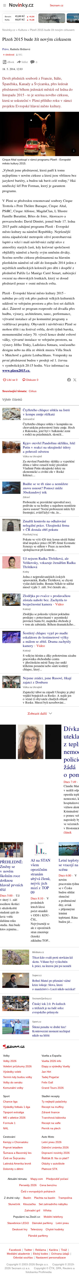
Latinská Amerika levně (17, 1163)
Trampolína (65, 1197)
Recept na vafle (51, 1123)
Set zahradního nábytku (53, 1204)
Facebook (15, 1249)
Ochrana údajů (60, 1253)
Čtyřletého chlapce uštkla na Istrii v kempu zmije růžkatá (46, 412)
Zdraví (26, 497)
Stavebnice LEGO (18, 1223)
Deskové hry (19, 1229)
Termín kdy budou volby (17, 1077)
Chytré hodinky (55, 1229)
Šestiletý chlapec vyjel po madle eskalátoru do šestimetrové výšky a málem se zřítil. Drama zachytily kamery (47, 639)
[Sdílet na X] (75, 380)
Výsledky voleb (12, 1071)
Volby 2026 (9, 1061)
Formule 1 (9, 1123)
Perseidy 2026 (28, 1185)
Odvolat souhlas (23, 1257)
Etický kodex (40, 1253)
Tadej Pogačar (50, 1077)
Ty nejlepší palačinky (54, 1101)
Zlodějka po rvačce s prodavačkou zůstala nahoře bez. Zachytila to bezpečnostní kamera (46, 599)
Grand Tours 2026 (53, 1087)
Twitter (28, 1249)
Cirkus (32, 391)
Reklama (40, 1249)
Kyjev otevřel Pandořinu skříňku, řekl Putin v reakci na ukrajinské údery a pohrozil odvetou (49, 447)
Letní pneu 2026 (52, 1142)
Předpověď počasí (57, 1178)
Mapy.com (36, 1178)
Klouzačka (29, 1204)
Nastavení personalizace (51, 1257)
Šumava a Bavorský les (17, 1152)
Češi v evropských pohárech (38, 1191)
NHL (5, 1128)
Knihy (26, 572)
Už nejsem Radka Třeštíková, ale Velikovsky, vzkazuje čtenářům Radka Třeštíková (49, 562)
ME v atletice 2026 (14, 1117)
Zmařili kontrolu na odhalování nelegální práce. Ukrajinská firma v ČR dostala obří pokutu (46, 525)
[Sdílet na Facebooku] (69, 380)
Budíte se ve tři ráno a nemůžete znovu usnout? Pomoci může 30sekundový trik (45, 487)
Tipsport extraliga (13, 1112)
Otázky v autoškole (53, 1163)
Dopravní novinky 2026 (56, 1152)
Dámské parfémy (42, 1223)
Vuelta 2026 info (51, 1061)
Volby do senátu (12, 1082)
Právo (5, 49)
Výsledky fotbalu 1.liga (16, 1106)
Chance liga (10, 1101)
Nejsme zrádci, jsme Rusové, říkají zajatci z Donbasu (47, 680)
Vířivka (47, 1210)
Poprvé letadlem (13, 1147)
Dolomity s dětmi (13, 1168)
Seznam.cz (56, 5)
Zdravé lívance (51, 1112)
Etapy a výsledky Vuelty (56, 1066)
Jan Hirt (46, 1071)
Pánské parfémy (38, 1235)
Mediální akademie (18, 1253)
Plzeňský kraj (30, 534)
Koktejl (26, 609)
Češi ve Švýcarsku (14, 1158)
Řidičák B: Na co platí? (55, 1158)
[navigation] (5, 5)
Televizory (36, 1229)
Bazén (27, 1197)
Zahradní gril (32, 1210)
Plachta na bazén (44, 1197)
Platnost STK (49, 1168)
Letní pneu (62, 1223)
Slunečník (14, 1204)
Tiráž (64, 1249)
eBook (10, 62)
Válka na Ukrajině (32, 456)
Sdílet (24, 62)
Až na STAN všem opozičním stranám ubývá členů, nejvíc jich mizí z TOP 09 (40, 876)
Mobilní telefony (53, 1216)
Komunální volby (13, 1087)
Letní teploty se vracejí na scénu (69, 865)
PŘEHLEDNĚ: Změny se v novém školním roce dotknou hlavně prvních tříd (11, 875)
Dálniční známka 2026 (55, 1147)
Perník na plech (51, 1128)
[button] (39, 134)
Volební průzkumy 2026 (17, 1066)
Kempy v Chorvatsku (15, 1142)
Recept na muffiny (53, 1106)
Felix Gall (47, 1082)
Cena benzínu (48, 1185)
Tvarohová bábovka (54, 1117)
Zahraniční (28, 419)
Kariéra (53, 1249)
